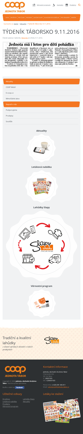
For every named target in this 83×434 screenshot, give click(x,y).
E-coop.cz (10, 93)
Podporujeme (11, 110)
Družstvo (13, 17)
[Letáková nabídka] (41, 186)
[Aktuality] (41, 148)
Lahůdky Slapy (38, 17)
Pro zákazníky (65, 17)
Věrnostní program (43, 5)
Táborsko (24, 38)
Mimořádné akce (12, 98)
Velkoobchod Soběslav (51, 17)
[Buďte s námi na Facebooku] (19, 387)
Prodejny (73, 5)
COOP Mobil (11, 87)
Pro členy (21, 17)
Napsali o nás (11, 104)
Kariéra (73, 17)
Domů (16, 24)
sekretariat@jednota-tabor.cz (58, 387)
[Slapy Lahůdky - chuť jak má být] (51, 340)
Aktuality (23, 24)
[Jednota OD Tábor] (14, 7)
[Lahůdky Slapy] (41, 246)
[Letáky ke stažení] (61, 410)
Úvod (7, 17)
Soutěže (9, 121)
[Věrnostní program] (41, 303)
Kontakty (60, 5)
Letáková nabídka (10, 401)
